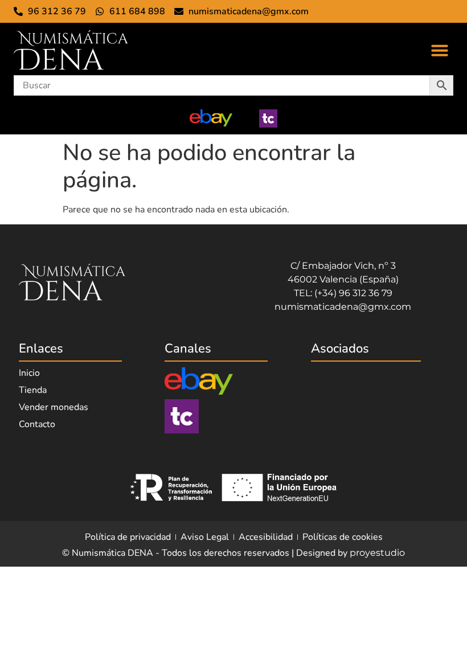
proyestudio (377, 552)
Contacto (37, 424)
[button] (439, 50)
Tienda (33, 390)
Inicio (29, 373)
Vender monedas (53, 407)
